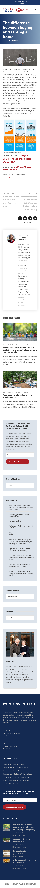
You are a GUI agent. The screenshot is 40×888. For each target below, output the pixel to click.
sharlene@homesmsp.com (11, 733)
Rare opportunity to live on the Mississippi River (17, 396)
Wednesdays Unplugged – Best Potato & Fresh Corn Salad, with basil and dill (21, 573)
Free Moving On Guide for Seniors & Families (16, 777)
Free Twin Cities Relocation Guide (13, 784)
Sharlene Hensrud (22, 238)
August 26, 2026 (19, 865)
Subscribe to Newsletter (17, 462)
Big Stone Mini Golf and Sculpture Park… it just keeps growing (20, 549)
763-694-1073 (21, 4)
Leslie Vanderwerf (20, 856)
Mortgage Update (15, 521)
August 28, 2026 (8, 345)
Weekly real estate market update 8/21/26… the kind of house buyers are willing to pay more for (20, 541)
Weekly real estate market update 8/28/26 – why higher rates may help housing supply (20, 350)
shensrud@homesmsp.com (12, 177)
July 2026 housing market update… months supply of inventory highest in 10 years (21, 557)
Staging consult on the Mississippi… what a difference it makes (20, 565)
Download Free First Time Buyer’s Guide (15, 767)
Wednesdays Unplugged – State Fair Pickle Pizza (21, 527)
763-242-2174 (7, 749)
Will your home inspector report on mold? (20, 534)
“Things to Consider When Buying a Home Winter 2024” (17, 158)
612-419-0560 (7, 736)
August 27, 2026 (19, 854)
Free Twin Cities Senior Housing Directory (16, 780)
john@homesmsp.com (10, 746)
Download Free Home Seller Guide (13, 771)
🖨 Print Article (13, 40)
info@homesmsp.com (21, 2)
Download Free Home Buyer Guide (13, 764)
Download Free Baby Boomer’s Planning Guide (17, 774)
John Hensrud (7, 744)
